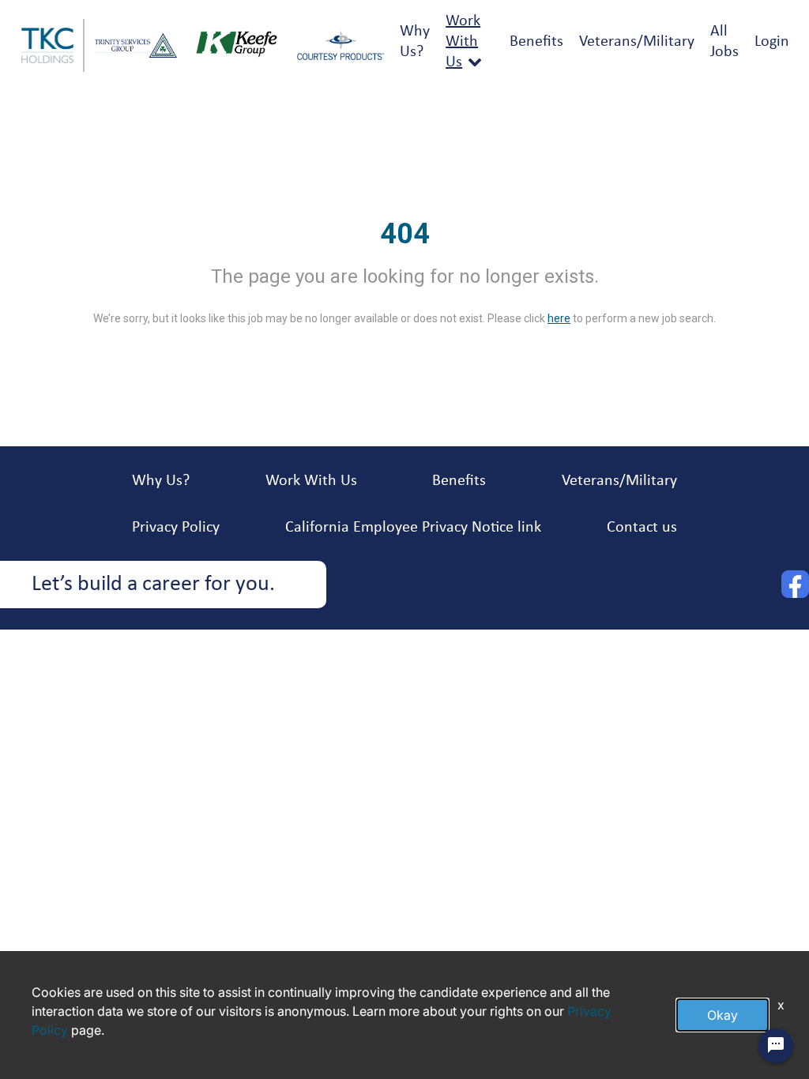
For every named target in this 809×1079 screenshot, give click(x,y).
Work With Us (463, 41)
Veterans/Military (636, 42)
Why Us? (161, 481)
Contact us (642, 528)
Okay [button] (722, 1015)
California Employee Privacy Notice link (413, 528)
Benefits (536, 42)
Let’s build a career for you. (153, 584)
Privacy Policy (176, 528)
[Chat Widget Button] (775, 1045)
